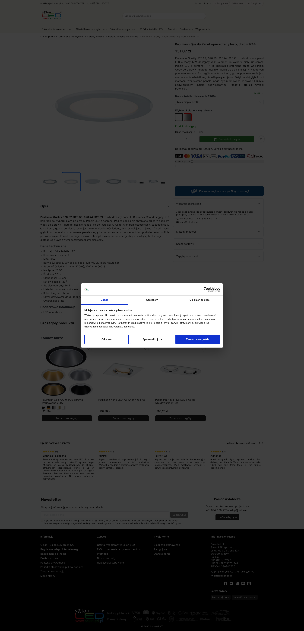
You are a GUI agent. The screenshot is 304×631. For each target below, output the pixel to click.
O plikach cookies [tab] (199, 299)
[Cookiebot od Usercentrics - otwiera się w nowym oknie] (206, 289)
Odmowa (106, 339)
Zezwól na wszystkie (197, 339)
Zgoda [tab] (104, 299)
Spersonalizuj (150, 339)
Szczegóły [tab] (152, 299)
